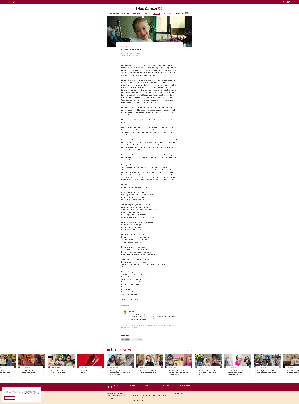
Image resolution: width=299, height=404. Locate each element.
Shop (290, 1)
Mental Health (129, 55)
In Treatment (126, 13)
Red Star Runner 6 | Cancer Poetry (88, 371)
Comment (139, 53)
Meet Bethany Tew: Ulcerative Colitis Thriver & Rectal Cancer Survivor (207, 372)
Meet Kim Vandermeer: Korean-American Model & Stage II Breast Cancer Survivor (237, 372)
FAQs (146, 385)
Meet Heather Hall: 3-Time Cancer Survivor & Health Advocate (149, 371)
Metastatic (146, 13)
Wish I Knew (167, 13)
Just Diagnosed (114, 13)
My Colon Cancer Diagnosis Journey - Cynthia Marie (59, 371)
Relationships (135, 55)
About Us (132, 385)
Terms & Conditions (166, 388)
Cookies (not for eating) (183, 385)
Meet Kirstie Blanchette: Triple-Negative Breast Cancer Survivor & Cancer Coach (178, 372)
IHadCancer (137, 339)
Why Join (132, 388)
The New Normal (179, 13)
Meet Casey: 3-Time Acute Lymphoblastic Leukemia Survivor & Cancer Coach (120, 372)
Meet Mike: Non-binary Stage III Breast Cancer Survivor (31, 371)
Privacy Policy (165, 385)
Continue (9, 398)
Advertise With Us (182, 388)
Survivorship (156, 13)
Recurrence (136, 13)
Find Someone (7, 2)
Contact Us (148, 388)
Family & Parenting (125, 305)
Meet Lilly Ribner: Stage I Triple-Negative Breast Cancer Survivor (266, 371)
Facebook (125, 339)
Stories (25, 2)
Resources (32, 2)
